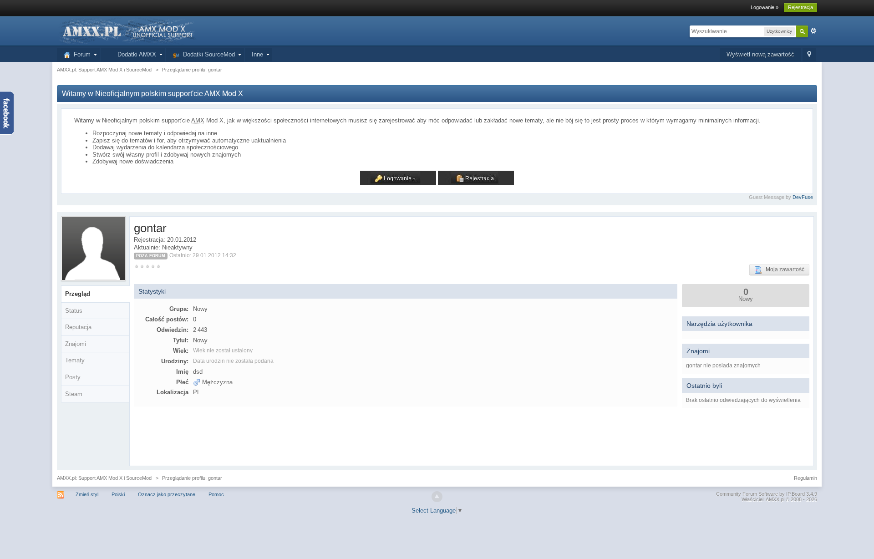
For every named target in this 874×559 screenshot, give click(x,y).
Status (73, 310)
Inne (257, 54)
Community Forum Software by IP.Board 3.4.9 (766, 494)
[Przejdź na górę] (437, 496)
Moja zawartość (783, 269)
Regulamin (805, 478)
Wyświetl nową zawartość (760, 54)
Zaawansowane (813, 31)
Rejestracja (800, 7)
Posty (73, 377)
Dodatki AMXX (135, 54)
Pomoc (216, 494)
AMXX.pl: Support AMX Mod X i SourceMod (104, 478)
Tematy (75, 360)
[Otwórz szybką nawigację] (809, 54)
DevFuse (803, 197)
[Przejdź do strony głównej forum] (127, 30)
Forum (80, 54)
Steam (73, 394)
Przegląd (77, 293)
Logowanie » (764, 7)
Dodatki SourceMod (207, 54)
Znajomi (75, 343)
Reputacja (78, 327)
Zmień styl (87, 494)
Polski (118, 494)
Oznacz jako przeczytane (166, 494)
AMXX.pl (775, 499)
